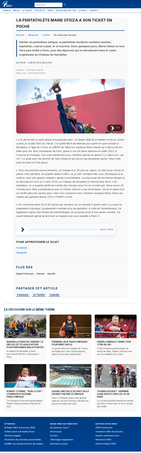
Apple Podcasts (25, 273)
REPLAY (16, 10)
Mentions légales (12, 435)
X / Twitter (39, 294)
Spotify (51, 273)
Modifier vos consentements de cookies (23, 444)
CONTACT (93, 10)
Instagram (21, 252)
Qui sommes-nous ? (59, 427)
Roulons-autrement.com (107, 435)
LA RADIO (82, 10)
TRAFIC (50, 10)
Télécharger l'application (61, 439)
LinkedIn (54, 294)
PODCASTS (39, 10)
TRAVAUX (6, 10)
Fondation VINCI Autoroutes (109, 431)
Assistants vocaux (59, 444)
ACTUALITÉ (27, 10)
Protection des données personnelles (22, 439)
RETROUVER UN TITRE (66, 10)
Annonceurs (56, 431)
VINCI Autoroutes (103, 427)
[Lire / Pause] (110, 127)
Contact (54, 435)
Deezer (41, 273)
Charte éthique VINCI (105, 444)
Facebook (21, 247)
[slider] (63, 229)
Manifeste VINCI (103, 439)
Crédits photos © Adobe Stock (19, 431)
